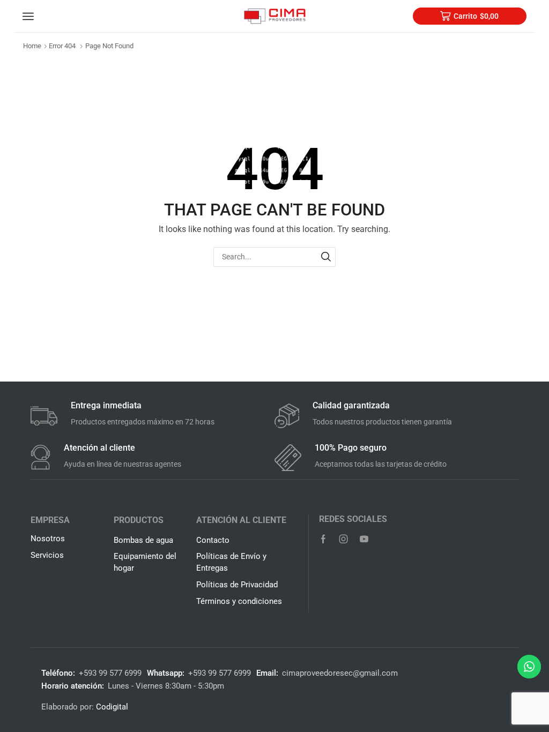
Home (32, 46)
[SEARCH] (326, 257)
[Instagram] (343, 539)
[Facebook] (323, 539)
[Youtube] (364, 539)
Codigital (112, 707)
